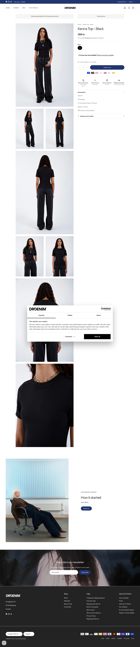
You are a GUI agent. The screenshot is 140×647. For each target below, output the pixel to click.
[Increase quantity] (87, 67)
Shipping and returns (93, 604)
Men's (66, 598)
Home (79, 24)
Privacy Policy (91, 616)
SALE (132, 638)
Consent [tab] (41, 315)
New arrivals (68, 604)
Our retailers (123, 607)
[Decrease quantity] (79, 67)
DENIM (8, 8)
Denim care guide (92, 607)
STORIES (23, 2)
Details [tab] (70, 315)
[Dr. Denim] (70, 8)
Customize (68, 336)
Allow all (97, 336)
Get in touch (90, 610)
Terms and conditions (93, 613)
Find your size (91, 601)
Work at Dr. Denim (125, 604)
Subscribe (85, 572)
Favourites (67, 607)
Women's (67, 601)
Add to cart (107, 67)
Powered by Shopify (21, 638)
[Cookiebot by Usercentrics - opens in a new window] (102, 309)
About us (86, 508)
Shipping (87, 38)
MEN (23, 8)
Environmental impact (126, 610)
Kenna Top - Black (88, 24)
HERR (107, 638)
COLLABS (16, 2)
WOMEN (16, 8)
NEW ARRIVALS (33, 8)
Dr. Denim (12, 638)
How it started (123, 598)
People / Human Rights (126, 613)
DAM (102, 638)
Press (121, 601)
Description (82, 92)
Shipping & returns (92, 619)
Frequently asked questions (95, 598)
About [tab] (98, 315)
